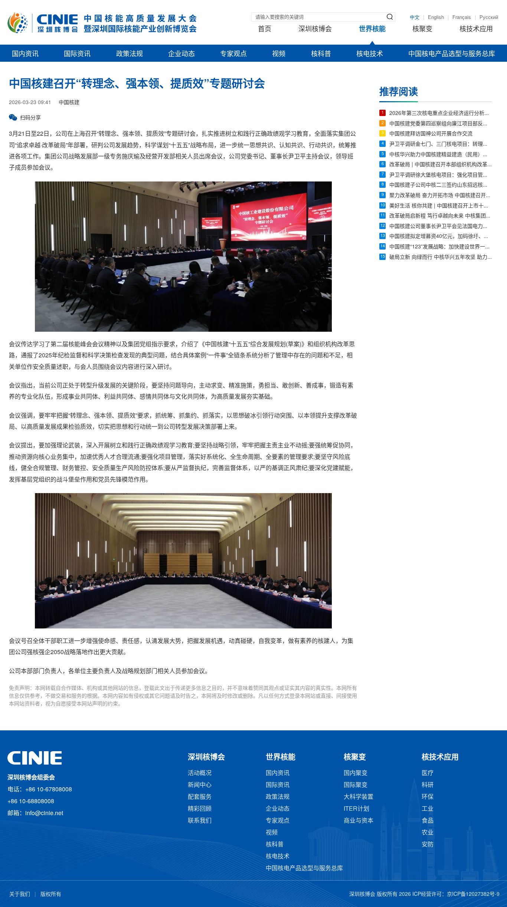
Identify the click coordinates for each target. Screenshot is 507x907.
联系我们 (200, 821)
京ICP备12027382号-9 (473, 894)
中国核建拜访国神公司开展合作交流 (430, 134)
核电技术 (369, 54)
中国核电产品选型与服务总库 (451, 54)
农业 (428, 833)
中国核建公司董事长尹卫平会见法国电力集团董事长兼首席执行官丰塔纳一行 (440, 226)
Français (461, 17)
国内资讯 (25, 54)
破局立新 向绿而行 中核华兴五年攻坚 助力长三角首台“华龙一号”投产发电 (440, 257)
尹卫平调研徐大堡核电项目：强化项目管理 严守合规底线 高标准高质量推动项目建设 (440, 175)
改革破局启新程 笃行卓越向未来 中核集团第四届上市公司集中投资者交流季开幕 (440, 216)
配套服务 (200, 797)
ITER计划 (356, 809)
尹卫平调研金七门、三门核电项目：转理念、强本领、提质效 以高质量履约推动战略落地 (440, 144)
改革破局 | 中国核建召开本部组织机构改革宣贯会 (440, 165)
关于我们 (19, 894)
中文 (414, 17)
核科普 (321, 54)
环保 (428, 797)
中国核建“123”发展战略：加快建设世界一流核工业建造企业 (440, 247)
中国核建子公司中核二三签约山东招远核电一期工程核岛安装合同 (440, 185)
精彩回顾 (200, 809)
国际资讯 (77, 54)
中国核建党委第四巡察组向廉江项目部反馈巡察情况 (440, 124)
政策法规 (129, 54)
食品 (428, 821)
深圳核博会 (315, 29)
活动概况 (200, 773)
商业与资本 (358, 821)
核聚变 (422, 29)
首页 (264, 29)
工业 (428, 809)
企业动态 (181, 54)
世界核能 (372, 29)
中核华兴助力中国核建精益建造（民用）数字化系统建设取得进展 (440, 155)
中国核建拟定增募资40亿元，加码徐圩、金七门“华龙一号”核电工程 (440, 236)
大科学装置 (358, 797)
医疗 (428, 773)
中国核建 (69, 103)
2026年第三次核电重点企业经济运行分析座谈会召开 (440, 113)
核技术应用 (476, 29)
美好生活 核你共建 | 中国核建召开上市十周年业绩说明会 (440, 206)
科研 (428, 785)
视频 (278, 54)
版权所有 (50, 894)
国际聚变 (355, 785)
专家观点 (233, 54)
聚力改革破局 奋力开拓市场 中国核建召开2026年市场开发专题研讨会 (440, 196)
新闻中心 (200, 785)
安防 (428, 845)
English (436, 17)
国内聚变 (355, 773)
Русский (489, 17)
